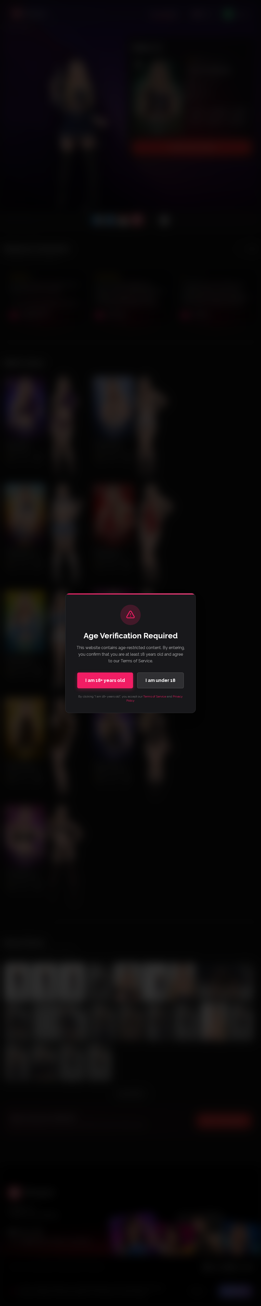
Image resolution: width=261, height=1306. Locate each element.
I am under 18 (160, 680)
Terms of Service (154, 696)
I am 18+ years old (105, 680)
